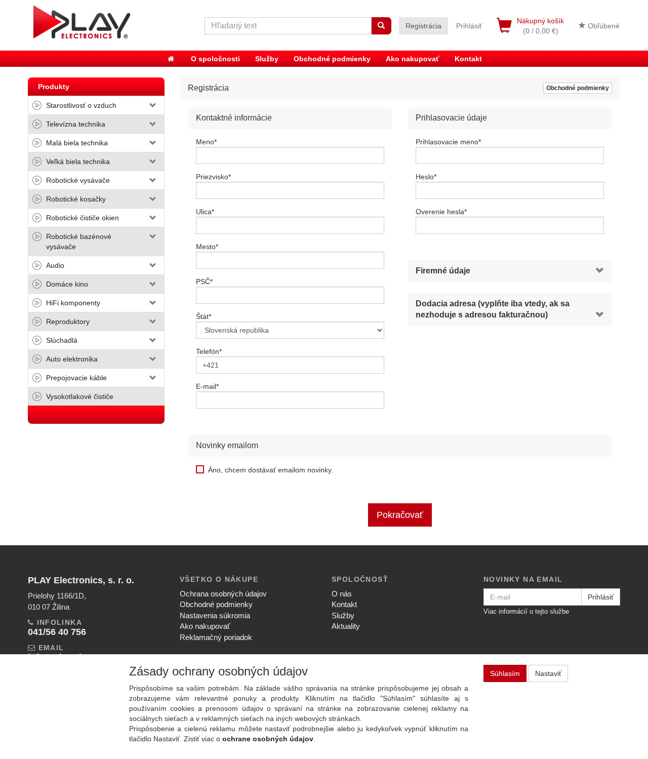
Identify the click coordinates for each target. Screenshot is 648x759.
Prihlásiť (469, 26)
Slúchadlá (61, 340)
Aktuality (346, 626)
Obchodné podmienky (332, 59)
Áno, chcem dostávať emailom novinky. (270, 470)
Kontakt (468, 59)
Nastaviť (548, 673)
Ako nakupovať (412, 59)
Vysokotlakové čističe (79, 396)
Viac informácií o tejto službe (526, 611)
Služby (266, 59)
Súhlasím (505, 673)
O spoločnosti (215, 59)
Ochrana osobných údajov (223, 593)
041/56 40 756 (57, 632)
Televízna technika (75, 124)
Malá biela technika (77, 143)
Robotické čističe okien (82, 218)
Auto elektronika (72, 359)
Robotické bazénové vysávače (78, 241)
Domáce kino (67, 284)
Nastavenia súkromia (215, 615)
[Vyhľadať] (381, 25)
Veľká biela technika (78, 161)
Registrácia (423, 26)
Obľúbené (603, 26)
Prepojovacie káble (76, 378)
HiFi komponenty (73, 303)
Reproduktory (68, 321)
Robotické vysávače (78, 180)
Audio (55, 265)
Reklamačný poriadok (216, 637)
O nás (342, 593)
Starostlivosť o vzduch (81, 105)
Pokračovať (400, 515)
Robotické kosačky (76, 199)
